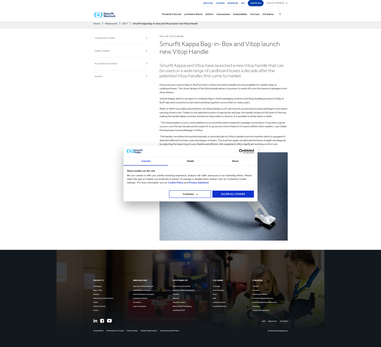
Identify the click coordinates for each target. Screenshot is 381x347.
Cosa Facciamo (218, 290)
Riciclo (96, 310)
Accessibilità (98, 331)
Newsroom (233, 3)
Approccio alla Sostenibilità (183, 290)
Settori (210, 14)
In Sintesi (216, 286)
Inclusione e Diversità (260, 310)
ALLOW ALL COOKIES (233, 194)
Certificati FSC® (179, 310)
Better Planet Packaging (182, 306)
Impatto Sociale (179, 302)
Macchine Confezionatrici (103, 298)
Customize (188, 194)
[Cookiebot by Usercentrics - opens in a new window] (241, 151)
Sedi (243, 3)
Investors (208, 3)
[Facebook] (102, 321)
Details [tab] (190, 161)
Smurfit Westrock (219, 306)
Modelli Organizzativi (149, 331)
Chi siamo (220, 3)
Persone (176, 298)
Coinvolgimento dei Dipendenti (264, 302)
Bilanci (98, 76)
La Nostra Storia (219, 302)
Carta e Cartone (99, 306)
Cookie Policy (176, 182)
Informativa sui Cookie (115, 331)
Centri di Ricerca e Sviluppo (143, 294)
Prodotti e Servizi (171, 14)
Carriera (255, 14)
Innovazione (223, 14)
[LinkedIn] (95, 320)
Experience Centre (140, 298)
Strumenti (137, 302)
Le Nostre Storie (193, 14)
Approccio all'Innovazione (143, 286)
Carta (95, 302)
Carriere (255, 286)
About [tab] (235, 161)
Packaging (97, 286)
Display (96, 294)
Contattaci (255, 3)
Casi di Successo (139, 306)
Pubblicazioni (102, 51)
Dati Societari (132, 331)
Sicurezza (256, 306)
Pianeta (176, 294)
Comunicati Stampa (105, 38)
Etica (215, 294)
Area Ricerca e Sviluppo (142, 290)
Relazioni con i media (106, 63)
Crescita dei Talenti (259, 294)
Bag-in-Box (97, 290)
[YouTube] (109, 320)
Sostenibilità (240, 14)
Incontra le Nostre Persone (262, 298)
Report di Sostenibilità (181, 286)
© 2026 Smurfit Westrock (278, 331)
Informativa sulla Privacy (169, 331)
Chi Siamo (268, 14)
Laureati (255, 290)
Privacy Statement (198, 182)
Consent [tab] (145, 161)
